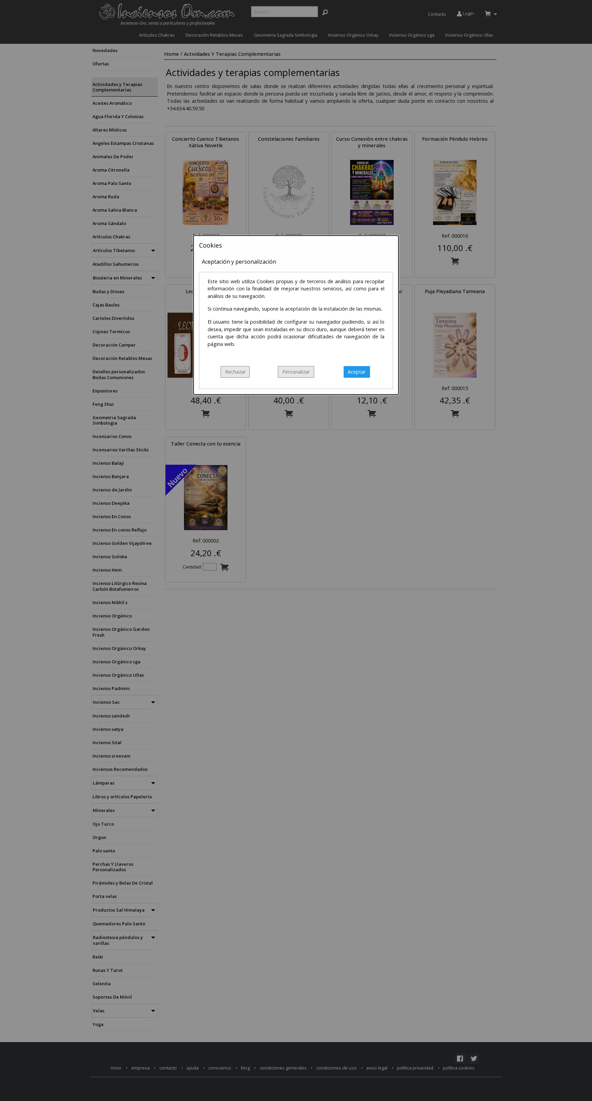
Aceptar (357, 371)
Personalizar (296, 371)
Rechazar (235, 371)
